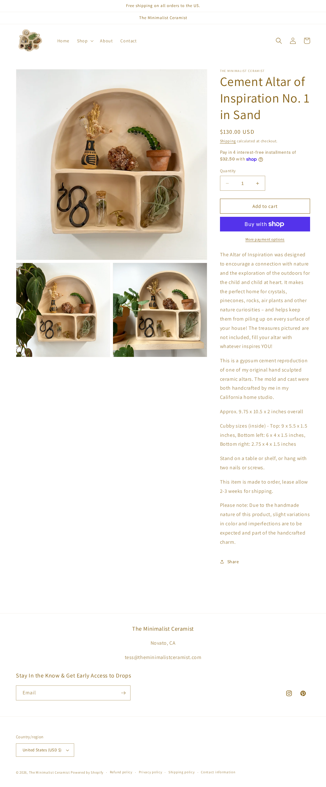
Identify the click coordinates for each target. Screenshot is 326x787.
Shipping (228, 140)
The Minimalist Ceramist (49, 772)
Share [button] (233, 561)
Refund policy (121, 772)
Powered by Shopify (87, 772)
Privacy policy (150, 772)
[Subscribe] (123, 692)
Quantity (228, 171)
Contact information (218, 772)
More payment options (265, 239)
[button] (84, 40)
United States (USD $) (42, 750)
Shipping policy (181, 772)
